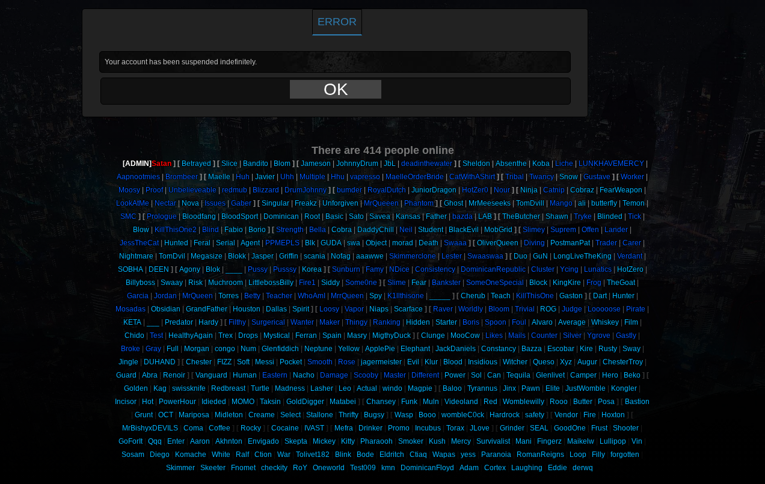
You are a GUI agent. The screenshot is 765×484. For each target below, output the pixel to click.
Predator (179, 322)
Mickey (324, 441)
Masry (357, 335)
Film (631, 322)
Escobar (560, 349)
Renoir (174, 375)
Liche (564, 163)
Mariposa (194, 415)
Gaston (571, 296)
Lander (616, 229)
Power (454, 375)
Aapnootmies (138, 177)
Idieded (213, 401)
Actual (367, 388)
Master (395, 375)
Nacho (304, 375)
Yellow (349, 349)
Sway (631, 349)
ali (582, 203)
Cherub (473, 296)
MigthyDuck (391, 335)
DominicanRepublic (493, 269)
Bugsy (374, 415)
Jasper (262, 256)
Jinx (509, 388)
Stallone (319, 415)
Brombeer (181, 177)
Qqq (155, 441)
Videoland (461, 401)
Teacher (279, 296)
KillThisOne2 (176, 229)
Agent (250, 243)
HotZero (630, 269)
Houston (246, 309)
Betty (252, 296)
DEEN (159, 269)
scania (314, 256)
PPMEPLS (282, 243)
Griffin (288, 256)
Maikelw (580, 441)
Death (428, 243)
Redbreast (228, 388)
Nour (502, 190)
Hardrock (505, 415)
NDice (399, 269)
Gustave (596, 177)
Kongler (624, 388)
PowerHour (177, 401)
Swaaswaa (485, 256)
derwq (583, 468)
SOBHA (130, 269)
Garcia (138, 296)
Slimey (534, 229)
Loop (578, 454)
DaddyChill (375, 229)
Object (376, 243)
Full (173, 349)
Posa (606, 401)
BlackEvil (464, 229)
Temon (633, 203)
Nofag (341, 256)
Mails (517, 335)
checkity (274, 468)
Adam (469, 468)
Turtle (260, 388)
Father (436, 216)
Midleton (229, 415)
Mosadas (130, 309)
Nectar (165, 203)
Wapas (443, 454)
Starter (446, 322)
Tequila (518, 375)
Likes (494, 335)
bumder (349, 190)
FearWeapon (621, 190)
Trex (225, 335)
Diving (534, 243)
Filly (598, 454)
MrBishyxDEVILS (150, 428)
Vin (636, 441)
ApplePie (380, 349)
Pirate (635, 309)
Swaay (172, 282)
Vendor (566, 415)
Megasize (207, 256)
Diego (160, 454)
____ (234, 269)
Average (572, 322)
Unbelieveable (192, 190)
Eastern (274, 375)
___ (153, 322)
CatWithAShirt (472, 177)
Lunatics (598, 269)
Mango (561, 203)
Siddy (330, 282)
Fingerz (549, 441)
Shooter (626, 428)
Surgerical (268, 322)
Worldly (470, 309)
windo (392, 388)
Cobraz (582, 190)
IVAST (314, 428)
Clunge (433, 335)
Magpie (420, 388)
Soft (243, 362)
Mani (523, 441)
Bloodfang (199, 216)
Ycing (569, 269)
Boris (470, 322)
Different (425, 375)
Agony (189, 269)
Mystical (276, 335)
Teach (501, 296)
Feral (202, 243)
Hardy (208, 322)
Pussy (258, 269)
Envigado (263, 441)
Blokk (237, 256)
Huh (243, 177)
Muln (431, 401)
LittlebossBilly (270, 282)
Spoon (495, 322)
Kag (160, 388)
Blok (213, 269)
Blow (141, 229)
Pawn (530, 388)
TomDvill (530, 203)
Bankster (446, 282)
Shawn (556, 216)
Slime (396, 282)
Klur (431, 362)
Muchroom (225, 282)
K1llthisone (405, 296)
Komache (190, 454)
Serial (225, 243)
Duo (520, 256)
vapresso (365, 177)
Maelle (219, 177)
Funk (409, 401)
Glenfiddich (280, 349)
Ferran (306, 335)
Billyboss (140, 282)
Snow (568, 177)
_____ (439, 296)
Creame (261, 415)
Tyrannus (482, 388)
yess (468, 454)
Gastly (626, 335)
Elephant (415, 349)
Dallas (276, 309)
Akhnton (228, 441)
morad (402, 243)
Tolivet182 (313, 454)
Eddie (557, 468)
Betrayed (196, 163)
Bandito (255, 163)
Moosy (129, 190)
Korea (312, 269)
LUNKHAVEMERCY (611, 163)
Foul (519, 322)
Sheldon (476, 163)
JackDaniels (455, 349)
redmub (234, 190)
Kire (586, 349)
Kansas (408, 216)
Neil (406, 229)
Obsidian (165, 309)
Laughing (526, 468)
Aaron (200, 441)
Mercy (461, 441)
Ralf (242, 454)
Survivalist (493, 441)
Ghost (453, 203)
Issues (215, 203)
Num (248, 349)
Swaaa (455, 243)
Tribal (514, 177)
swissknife (189, 388)
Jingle (128, 362)
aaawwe (370, 256)
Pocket (291, 362)
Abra (150, 375)
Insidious (482, 362)
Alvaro (542, 322)
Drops (248, 335)
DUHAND (160, 362)
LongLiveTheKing (582, 256)
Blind (210, 229)
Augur (587, 362)
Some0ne (361, 282)
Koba (541, 163)
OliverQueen (497, 243)
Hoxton (613, 415)
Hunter (623, 296)
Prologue (162, 216)
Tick (634, 216)
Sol (476, 375)
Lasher (321, 388)
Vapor (354, 309)
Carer (631, 243)
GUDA (331, 243)
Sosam (132, 454)
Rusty (607, 349)
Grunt (144, 415)
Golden (136, 388)
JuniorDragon (433, 190)
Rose (346, 362)
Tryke (583, 216)
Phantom (419, 203)
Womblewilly (523, 401)
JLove (480, 428)
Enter (176, 441)
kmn (388, 468)
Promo (399, 428)
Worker (632, 177)
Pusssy (284, 269)
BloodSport (239, 216)
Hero (610, 375)
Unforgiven (340, 203)
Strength (290, 229)
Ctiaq (418, 454)
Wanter (302, 322)
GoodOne (570, 428)
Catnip (554, 190)
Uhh (287, 177)
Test (156, 335)
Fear (418, 282)
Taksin (270, 401)
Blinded (609, 216)
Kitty (348, 441)
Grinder (512, 428)
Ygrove (598, 335)
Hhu (338, 177)
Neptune (318, 349)
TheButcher (521, 216)
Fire (589, 415)
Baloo (452, 388)
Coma (193, 428)
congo (225, 349)
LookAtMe (132, 203)
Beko (632, 375)
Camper (583, 375)
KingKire (567, 282)
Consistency (435, 269)
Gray (153, 349)
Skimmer (180, 468)
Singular (275, 203)
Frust (599, 428)
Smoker (410, 441)
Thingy (356, 322)
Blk (310, 243)
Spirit (300, 309)
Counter (544, 335)
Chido (134, 335)
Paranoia (496, 454)
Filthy (237, 322)
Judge (572, 309)
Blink (343, 454)
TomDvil (172, 256)
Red (490, 401)
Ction (263, 454)
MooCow (465, 335)
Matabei (343, 401)
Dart (600, 296)
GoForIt (130, 441)
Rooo (559, 401)
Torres (228, 296)
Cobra (341, 229)
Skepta (295, 441)
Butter (582, 401)
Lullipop (613, 441)
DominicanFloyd (427, 468)
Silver (572, 335)
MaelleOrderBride (415, 177)
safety (534, 415)
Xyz (566, 362)
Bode (365, 454)
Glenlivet (550, 375)
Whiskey (605, 322)
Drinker (370, 428)
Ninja (529, 190)
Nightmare (136, 256)
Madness (290, 388)
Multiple (312, 177)
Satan (161, 163)
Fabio (233, 229)
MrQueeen (381, 203)
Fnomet (243, 468)
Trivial (525, 309)
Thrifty (348, 415)
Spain (332, 335)
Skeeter (213, 468)
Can (494, 375)
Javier (265, 177)
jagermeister (381, 362)
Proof (154, 190)
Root (312, 216)
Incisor (126, 401)
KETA (132, 322)
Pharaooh (376, 441)
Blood (452, 362)
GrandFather (206, 309)
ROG (548, 309)
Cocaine (285, 428)
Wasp (404, 415)
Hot (147, 401)
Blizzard (266, 190)
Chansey (381, 401)
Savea (379, 216)
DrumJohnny (305, 190)
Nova (190, 203)
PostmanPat (570, 243)
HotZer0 (475, 190)
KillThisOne (535, 296)
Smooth (320, 362)
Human (245, 375)
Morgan (196, 349)
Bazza (531, 349)
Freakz (306, 203)
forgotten (624, 454)
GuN (540, 256)
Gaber (241, 203)
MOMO (243, 401)
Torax (455, 428)
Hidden (418, 322)
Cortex (495, 468)
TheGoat (621, 282)
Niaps (379, 309)
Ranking (387, 322)
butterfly (604, 203)
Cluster (543, 269)
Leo (345, 388)
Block (538, 282)
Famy (375, 269)
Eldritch (391, 454)
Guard (126, 375)
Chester (199, 362)
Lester (451, 256)
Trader (606, 243)
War (283, 454)
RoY (300, 468)
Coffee (219, 428)
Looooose (604, 309)
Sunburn (346, 269)
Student (430, 229)
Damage (334, 375)
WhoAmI (311, 296)
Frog (593, 282)
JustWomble (585, 388)
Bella (317, 229)
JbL (390, 163)
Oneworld (329, 468)
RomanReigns (540, 454)
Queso (544, 362)
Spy (375, 296)
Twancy (541, 177)
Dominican (281, 216)
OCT (165, 415)
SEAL (539, 428)
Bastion (637, 401)
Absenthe (511, 163)
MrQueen (197, 296)
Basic (334, 216)
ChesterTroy (623, 362)
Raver (443, 309)
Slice (229, 163)
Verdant (629, 256)
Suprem (563, 229)
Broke (130, 349)
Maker (329, 322)
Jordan (165, 296)
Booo (427, 415)
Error (337, 22)
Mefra (343, 428)
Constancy (498, 349)
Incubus (428, 428)
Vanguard (211, 375)
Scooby (366, 375)
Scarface (408, 309)
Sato (356, 216)
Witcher (515, 362)
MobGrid (498, 229)
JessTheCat (139, 243)
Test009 (363, 468)
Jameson (316, 163)
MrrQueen (347, 296)
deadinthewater (426, 163)
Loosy (329, 309)
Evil (413, 362)
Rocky (251, 428)
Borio (257, 229)
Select (290, 415)
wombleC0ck (462, 415)
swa (353, 243)
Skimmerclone (412, 256)
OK (336, 89)
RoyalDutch (386, 190)
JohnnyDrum (357, 163)
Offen (590, 229)
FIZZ (224, 362)
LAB (485, 216)
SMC (128, 216)
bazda (462, 216)
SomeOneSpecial (495, 282)
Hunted (176, 243)
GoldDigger (305, 401)
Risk (195, 282)
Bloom (498, 309)
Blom (282, 163)
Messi (264, 362)
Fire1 (307, 282)
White (221, 454)
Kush (437, 441)
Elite (552, 388)
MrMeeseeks (490, 203)
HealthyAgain (190, 335)
